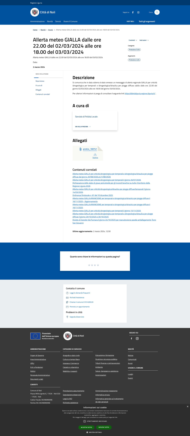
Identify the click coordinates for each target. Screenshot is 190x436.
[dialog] (95, 420)
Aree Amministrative (38, 359)
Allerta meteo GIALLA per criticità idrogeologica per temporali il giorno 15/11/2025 (107, 210)
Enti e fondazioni (36, 367)
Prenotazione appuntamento (73, 390)
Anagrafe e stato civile (71, 355)
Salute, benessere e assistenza (106, 371)
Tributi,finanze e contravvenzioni (107, 363)
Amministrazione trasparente (106, 390)
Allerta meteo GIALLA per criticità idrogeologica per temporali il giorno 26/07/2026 (107, 179)
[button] (95, 432)
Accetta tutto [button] (86, 427)
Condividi (132, 40)
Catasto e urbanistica (71, 367)
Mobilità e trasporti (70, 371)
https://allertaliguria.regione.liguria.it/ (140, 93)
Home (35, 29)
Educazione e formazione (104, 355)
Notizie (130, 355)
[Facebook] (132, 12)
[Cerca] (157, 12)
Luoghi (130, 374)
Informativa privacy (102, 394)
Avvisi (50, 29)
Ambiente (99, 367)
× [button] (187, 406)
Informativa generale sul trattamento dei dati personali (109, 400)
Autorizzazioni (100, 375)
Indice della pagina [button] (42, 74)
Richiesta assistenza (70, 402)
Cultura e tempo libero (71, 359)
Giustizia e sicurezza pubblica (106, 359)
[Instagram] (137, 12)
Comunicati (132, 359)
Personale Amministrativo (40, 375)
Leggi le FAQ (67, 398)
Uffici (32, 363)
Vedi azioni (143, 40)
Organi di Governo (37, 355)
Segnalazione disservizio (72, 394)
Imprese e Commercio (71, 363)
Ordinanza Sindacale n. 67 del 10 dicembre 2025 (93, 195)
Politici (32, 371)
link (116, 417)
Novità (43, 29)
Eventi (130, 378)
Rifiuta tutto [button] (104, 427)
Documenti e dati (36, 379)
